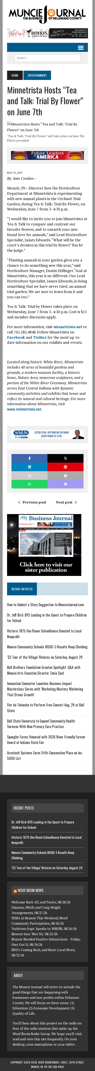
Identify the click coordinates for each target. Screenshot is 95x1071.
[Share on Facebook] (29, 458)
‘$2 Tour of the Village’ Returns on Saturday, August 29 (44, 657)
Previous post (34, 502)
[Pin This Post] (66, 467)
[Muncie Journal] (47, 14)
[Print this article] (66, 475)
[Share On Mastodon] (66, 484)
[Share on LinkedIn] (29, 467)
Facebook (16, 337)
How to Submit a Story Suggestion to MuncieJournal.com (45, 604)
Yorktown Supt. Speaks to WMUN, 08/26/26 (44, 928)
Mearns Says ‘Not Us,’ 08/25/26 (34, 934)
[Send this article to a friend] (29, 475)
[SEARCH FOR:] (47, 57)
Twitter (40, 337)
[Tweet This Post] (66, 458)
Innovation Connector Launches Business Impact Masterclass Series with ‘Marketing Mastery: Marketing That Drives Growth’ (45, 689)
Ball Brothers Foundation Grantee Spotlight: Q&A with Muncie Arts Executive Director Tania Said (43, 670)
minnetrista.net (67, 326)
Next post (64, 502)
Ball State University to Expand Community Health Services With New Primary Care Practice (41, 723)
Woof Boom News (30, 890)
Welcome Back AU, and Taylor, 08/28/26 (40, 902)
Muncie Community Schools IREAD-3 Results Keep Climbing (47, 646)
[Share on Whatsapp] (29, 484)
